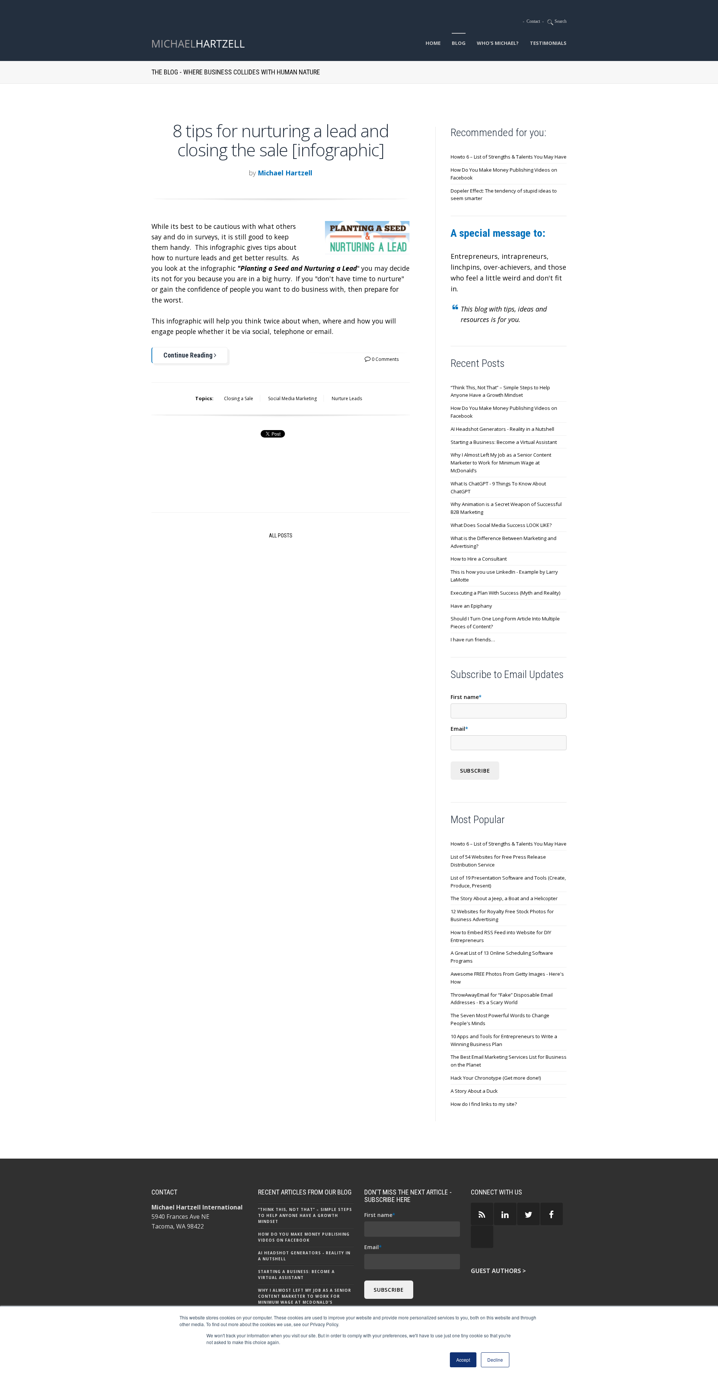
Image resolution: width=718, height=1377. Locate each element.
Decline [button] (495, 1359)
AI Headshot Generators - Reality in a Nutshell (502, 429)
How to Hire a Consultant (479, 558)
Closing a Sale (238, 398)
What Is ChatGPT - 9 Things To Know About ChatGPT (498, 487)
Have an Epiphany (471, 605)
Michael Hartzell (285, 172)
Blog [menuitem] (459, 43)
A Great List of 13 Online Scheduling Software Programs (502, 957)
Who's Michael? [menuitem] (498, 43)
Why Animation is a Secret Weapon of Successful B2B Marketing (506, 508)
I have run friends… (473, 639)
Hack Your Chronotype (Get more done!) (496, 1077)
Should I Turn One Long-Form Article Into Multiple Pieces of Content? (505, 622)
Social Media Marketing (292, 398)
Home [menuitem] (433, 43)
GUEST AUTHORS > (498, 1271)
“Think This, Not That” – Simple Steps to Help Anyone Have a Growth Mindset (500, 391)
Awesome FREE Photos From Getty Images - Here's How (507, 977)
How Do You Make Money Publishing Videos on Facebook (504, 173)
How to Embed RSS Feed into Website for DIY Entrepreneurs (501, 936)
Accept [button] (463, 1359)
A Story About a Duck (474, 1091)
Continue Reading (188, 355)
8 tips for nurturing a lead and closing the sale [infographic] (280, 140)
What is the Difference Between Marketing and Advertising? (503, 542)
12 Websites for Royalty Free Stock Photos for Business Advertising (502, 915)
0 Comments (385, 359)
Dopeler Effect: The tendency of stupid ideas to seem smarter (504, 194)
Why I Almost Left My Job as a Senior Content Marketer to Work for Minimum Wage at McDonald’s (501, 462)
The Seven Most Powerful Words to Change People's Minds (500, 1019)
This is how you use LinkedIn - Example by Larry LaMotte (504, 575)
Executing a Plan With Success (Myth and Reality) (505, 592)
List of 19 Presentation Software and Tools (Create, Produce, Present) (508, 881)
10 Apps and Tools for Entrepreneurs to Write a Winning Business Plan (504, 1040)
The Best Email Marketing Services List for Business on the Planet (509, 1061)
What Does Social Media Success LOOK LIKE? (501, 525)
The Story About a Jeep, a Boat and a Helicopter (504, 898)
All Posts (280, 536)
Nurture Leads (347, 398)
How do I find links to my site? (484, 1104)
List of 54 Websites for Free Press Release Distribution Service (498, 860)
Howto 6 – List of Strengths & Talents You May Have (509, 156)
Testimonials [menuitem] (548, 43)
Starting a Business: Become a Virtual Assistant (504, 442)
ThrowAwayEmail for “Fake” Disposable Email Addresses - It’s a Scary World (502, 998)
